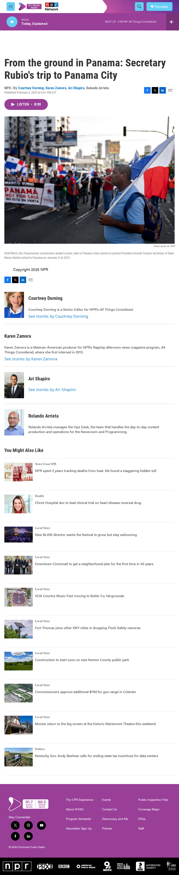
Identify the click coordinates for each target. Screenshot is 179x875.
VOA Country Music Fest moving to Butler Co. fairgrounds (79, 595)
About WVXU (75, 809)
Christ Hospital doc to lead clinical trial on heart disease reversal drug (88, 502)
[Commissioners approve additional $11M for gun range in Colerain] (18, 693)
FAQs (142, 819)
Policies (107, 828)
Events (106, 799)
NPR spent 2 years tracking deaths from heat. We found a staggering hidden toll (95, 470)
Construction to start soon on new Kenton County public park (82, 659)
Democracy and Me (115, 819)
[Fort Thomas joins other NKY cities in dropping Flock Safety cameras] (18, 629)
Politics (40, 749)
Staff (141, 828)
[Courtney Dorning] (14, 305)
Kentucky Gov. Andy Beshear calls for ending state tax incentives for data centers (96, 755)
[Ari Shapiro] (14, 385)
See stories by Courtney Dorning (58, 316)
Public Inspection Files (153, 799)
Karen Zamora (56, 88)
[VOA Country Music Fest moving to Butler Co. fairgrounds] (18, 597)
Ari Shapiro (76, 88)
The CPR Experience (79, 799)
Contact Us (109, 809)
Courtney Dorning (31, 88)
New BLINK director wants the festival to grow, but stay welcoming (86, 534)
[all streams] (172, 21)
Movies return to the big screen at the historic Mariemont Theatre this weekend (95, 723)
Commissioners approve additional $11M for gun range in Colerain (85, 691)
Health (39, 496)
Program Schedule (78, 819)
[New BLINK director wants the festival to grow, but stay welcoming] (18, 534)
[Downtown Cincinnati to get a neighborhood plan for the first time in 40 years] (18, 565)
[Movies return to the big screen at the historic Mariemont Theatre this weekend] (18, 725)
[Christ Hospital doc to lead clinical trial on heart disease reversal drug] (18, 504)
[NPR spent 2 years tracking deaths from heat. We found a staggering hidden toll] (18, 472)
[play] (12, 21)
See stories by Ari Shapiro (52, 389)
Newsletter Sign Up (79, 828)
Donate (161, 6)
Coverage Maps (148, 809)
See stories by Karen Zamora (30, 358)
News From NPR (45, 464)
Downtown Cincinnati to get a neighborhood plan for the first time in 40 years (94, 563)
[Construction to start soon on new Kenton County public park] (18, 661)
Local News (42, 528)
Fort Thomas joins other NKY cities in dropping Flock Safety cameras (88, 627)
